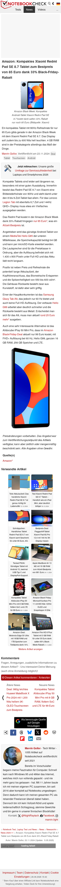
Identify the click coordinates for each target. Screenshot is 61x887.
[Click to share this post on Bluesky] (30, 733)
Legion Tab (9, 202)
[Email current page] (39, 739)
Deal (53, 153)
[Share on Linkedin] (30, 739)
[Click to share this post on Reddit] (46, 732)
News (29, 9)
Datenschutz (31, 872)
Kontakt (44, 872)
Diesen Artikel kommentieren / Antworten (27, 677)
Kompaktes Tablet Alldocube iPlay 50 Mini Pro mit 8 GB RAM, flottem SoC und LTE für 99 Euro (43, 697)
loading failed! (8, 845)
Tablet (7, 158)
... (57, 9)
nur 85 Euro (39, 221)
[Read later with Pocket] (54, 732)
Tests (18, 9)
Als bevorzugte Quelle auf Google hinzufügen (33, 723)
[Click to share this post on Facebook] (13, 733)
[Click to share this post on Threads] (21, 733)
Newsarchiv (51, 829)
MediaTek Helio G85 (21, 236)
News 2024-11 (7, 832)
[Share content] (6, 732)
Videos (42, 9)
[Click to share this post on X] (38, 732)
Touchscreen (18, 158)
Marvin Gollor (9, 153)
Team (20, 872)
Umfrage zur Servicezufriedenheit (33, 170)
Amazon (7, 460)
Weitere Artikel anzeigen (30, 649)
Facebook (48, 815)
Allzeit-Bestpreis (12, 225)
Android (31, 158)
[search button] (49, 3)
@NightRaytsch (30, 815)
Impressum (9, 872)
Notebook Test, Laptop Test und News (20, 829)
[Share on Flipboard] (22, 739)
